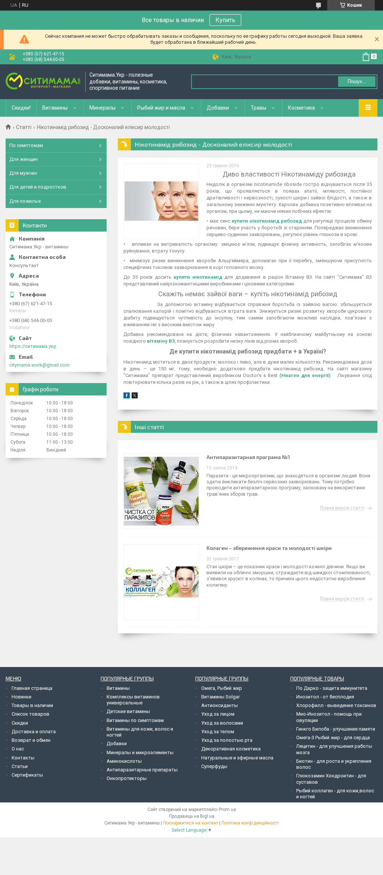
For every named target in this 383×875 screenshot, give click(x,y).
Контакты (23, 758)
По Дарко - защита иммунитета (331, 688)
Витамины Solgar (220, 697)
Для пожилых (25, 201)
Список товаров (30, 714)
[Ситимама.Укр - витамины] (43, 82)
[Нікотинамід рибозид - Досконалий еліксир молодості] (161, 201)
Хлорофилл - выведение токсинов (336, 705)
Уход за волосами (222, 723)
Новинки (21, 697)
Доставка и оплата (34, 731)
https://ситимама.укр (32, 346)
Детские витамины (128, 711)
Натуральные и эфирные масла (237, 758)
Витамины (55, 108)
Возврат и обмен (31, 740)
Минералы (102, 108)
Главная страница (32, 688)
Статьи (20, 766)
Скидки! (21, 108)
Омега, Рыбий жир (221, 688)
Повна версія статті (342, 508)
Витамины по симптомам (135, 720)
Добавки (218, 108)
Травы (258, 108)
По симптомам (26, 145)
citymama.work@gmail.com (39, 365)
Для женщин (23, 159)
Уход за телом (217, 731)
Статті (23, 127)
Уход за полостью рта (226, 740)
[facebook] (126, 397)
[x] (135, 397)
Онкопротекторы (127, 778)
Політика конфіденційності (250, 823)
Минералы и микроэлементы (140, 752)
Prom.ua (227, 809)
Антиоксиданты (219, 705)
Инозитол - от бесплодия (325, 697)
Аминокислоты (124, 761)
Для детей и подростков (37, 187)
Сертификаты (27, 775)
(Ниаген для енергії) (305, 375)
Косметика (301, 108)
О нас (18, 749)
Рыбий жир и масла (161, 108)
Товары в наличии (32, 705)
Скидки (20, 723)
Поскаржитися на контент (190, 823)
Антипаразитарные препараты (142, 769)
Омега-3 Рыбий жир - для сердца (333, 737)
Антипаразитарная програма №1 (248, 457)
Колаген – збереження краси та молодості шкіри (269, 548)
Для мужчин (23, 173)
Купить (225, 20)
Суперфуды (214, 766)
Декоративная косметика (231, 749)
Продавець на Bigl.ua (191, 816)
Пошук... (357, 81)
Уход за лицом (218, 714)
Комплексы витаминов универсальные (133, 700)
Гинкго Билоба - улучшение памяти (335, 729)
